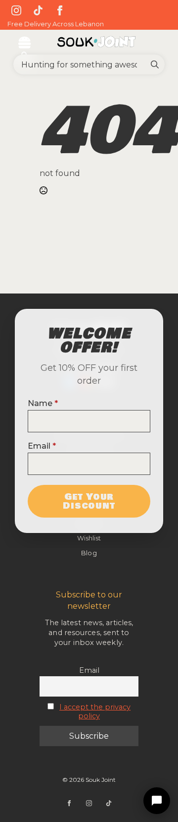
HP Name (27, 317)
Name (43, 404)
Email (42, 446)
